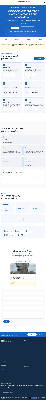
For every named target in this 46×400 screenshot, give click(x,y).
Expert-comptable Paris (5, 390)
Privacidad (43, 397)
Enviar (7, 321)
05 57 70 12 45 (28, 220)
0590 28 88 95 (35, 208)
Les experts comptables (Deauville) (7, 392)
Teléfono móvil (6, 300)
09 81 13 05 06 (7, 220)
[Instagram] (36, 398)
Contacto (16, 27)
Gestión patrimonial (27, 348)
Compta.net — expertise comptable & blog (32, 387)
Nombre (5, 291)
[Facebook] (34, 398)
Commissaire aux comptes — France (7, 387)
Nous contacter (37, 47)
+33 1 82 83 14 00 (23, 3)
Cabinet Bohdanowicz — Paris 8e (17, 385)
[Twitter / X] (30, 398)
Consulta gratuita (38, 58)
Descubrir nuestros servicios (28, 27)
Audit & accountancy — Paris (6, 385)
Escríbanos (41, 334)
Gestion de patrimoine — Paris (15, 390)
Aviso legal (38, 398)
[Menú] (44, 2)
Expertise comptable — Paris (37, 390)
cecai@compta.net (7, 211)
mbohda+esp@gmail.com (8, 221)
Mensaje (5, 310)
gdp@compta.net (36, 209)
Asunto (4, 305)
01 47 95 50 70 (21, 208)
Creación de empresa (27, 354)
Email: (23, 261)
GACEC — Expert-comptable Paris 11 (26, 390)
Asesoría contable (27, 343)
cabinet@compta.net (21, 209)
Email (4, 296)
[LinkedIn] (32, 398)
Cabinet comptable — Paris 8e (28, 385)
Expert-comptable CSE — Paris (38, 385)
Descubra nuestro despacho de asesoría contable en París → (23, 115)
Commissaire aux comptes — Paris (19, 387)
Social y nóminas (26, 351)
